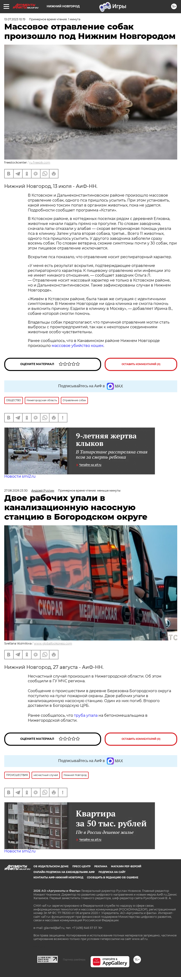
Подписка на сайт (112, 872)
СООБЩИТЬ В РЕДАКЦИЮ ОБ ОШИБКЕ (112, 877)
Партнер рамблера (74, 959)
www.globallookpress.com (53, 643)
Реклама (100, 866)
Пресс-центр (81, 866)
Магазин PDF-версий (126, 866)
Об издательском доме (51, 866)
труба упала (86, 715)
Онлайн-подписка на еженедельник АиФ (64, 872)
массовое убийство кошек (77, 345)
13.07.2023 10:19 (14, 19)
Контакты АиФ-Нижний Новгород (58, 877)
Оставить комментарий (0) (141, 364)
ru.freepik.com (39, 162)
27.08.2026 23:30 (16, 490)
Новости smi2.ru (20, 476)
